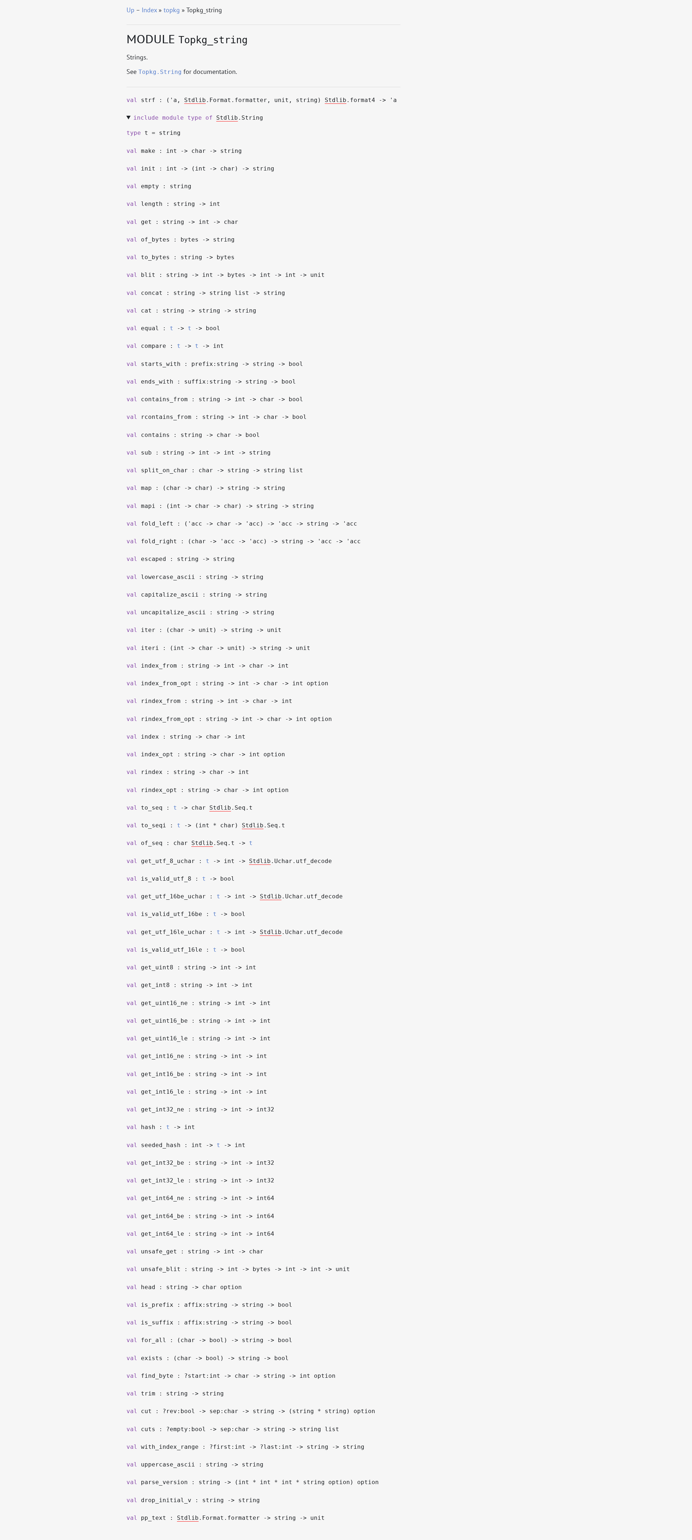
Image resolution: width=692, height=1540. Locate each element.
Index (149, 10)
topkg (172, 10)
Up (130, 10)
